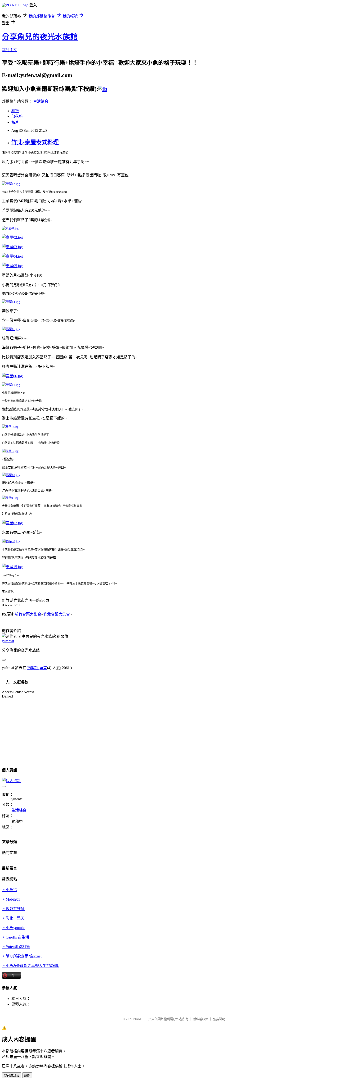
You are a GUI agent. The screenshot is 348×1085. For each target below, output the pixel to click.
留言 (43, 668)
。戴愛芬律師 (13, 909)
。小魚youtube (13, 928)
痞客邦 (33, 668)
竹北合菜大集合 (56, 614)
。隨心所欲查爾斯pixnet (21, 956)
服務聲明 (219, 1019)
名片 (15, 122)
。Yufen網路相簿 (16, 947)
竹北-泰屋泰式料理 (35, 142)
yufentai (8, 641)
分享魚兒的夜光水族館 (40, 36)
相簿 (15, 111)
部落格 (17, 116)
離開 (27, 1075)
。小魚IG (9, 890)
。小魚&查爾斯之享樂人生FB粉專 (30, 966)
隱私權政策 (200, 1019)
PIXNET (138, 1019)
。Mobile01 (11, 899)
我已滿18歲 (11, 1075)
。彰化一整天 (13, 918)
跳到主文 (9, 50)
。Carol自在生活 (15, 937)
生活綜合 (40, 101)
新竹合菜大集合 (28, 614)
